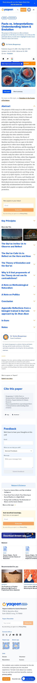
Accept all (6, 679)
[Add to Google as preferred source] (12, 59)
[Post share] (7, 59)
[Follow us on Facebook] (17, 635)
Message (6, 455)
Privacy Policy (23, 213)
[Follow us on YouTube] (13, 635)
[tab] (7, 91)
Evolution (12, 18)
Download (16, 414)
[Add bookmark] (3, 59)
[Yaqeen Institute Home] (7, 10)
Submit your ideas (7, 378)
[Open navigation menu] (33, 10)
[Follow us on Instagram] (3, 635)
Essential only (16, 679)
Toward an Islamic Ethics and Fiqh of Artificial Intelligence (17, 491)
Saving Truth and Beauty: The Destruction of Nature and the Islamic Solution (17, 501)
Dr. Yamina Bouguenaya (13, 44)
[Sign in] (29, 10)
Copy (8, 414)
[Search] (18, 10)
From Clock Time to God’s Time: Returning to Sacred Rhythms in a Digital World (17, 496)
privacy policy (7, 674)
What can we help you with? (12, 447)
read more (5, 350)
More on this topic (8, 505)
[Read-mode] (33, 59)
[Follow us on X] (7, 635)
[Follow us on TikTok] (10, 635)
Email (5, 439)
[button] (27, 63)
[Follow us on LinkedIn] (20, 635)
